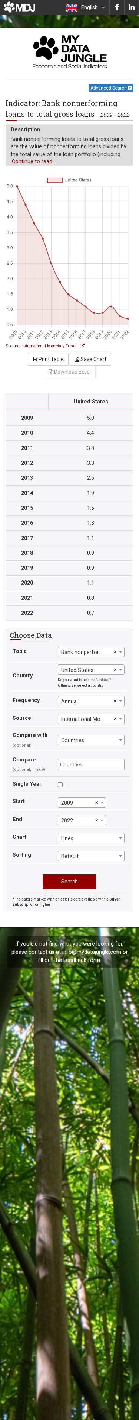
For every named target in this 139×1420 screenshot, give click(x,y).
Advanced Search (109, 88)
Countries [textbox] (72, 740)
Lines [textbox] (67, 838)
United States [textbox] (77, 670)
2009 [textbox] (67, 803)
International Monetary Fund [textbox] (86, 719)
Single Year (27, 784)
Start (19, 801)
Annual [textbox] (69, 701)
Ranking (102, 680)
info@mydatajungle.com (91, 952)
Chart (19, 837)
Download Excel (72, 372)
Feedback (74, 960)
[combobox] (91, 652)
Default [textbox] (70, 856)
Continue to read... (34, 161)
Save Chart (92, 359)
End (17, 819)
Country (23, 676)
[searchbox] (92, 764)
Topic (20, 651)
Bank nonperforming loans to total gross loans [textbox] (86, 652)
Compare (24, 760)
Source (22, 718)
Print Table (50, 359)
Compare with (30, 735)
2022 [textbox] (67, 821)
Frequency (26, 700)
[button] (85, 7)
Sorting (22, 855)
